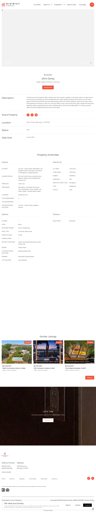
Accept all (87, 505)
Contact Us (54, 479)
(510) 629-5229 (6, 466)
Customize (77, 505)
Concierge (82, 4)
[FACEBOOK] (88, 478)
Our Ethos (37, 4)
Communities (32, 479)
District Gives (71, 4)
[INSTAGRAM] (92, 478)
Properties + (58, 4)
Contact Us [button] (48, 420)
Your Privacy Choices (48, 510)
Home (3, 479)
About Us (47, 4)
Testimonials (44, 479)
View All (89, 377)
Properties (22, 479)
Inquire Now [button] (48, 87)
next (11, 62)
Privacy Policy (89, 500)
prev (7, 62)
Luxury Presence (16, 500)
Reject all (68, 505)
